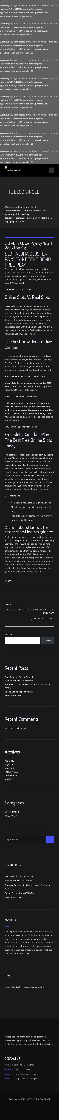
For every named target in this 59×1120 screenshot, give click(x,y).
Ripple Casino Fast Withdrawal (19, 680)
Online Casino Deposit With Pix (19, 691)
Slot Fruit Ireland (12, 495)
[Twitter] (17, 581)
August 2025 (10, 764)
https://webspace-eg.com (27, 1078)
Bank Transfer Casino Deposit (19, 677)
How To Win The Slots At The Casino (22, 426)
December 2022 (12, 775)
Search (8, 634)
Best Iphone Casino (14, 695)
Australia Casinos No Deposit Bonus (22, 396)
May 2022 (9, 779)
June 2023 (9, 768)
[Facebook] (14, 581)
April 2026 (9, 760)
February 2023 (11, 771)
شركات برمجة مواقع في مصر (34, 987)
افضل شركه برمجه (13, 987)
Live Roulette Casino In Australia (20, 289)
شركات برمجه (11, 815)
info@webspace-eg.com (27, 1074)
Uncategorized (12, 811)
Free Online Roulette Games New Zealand (25, 376)
